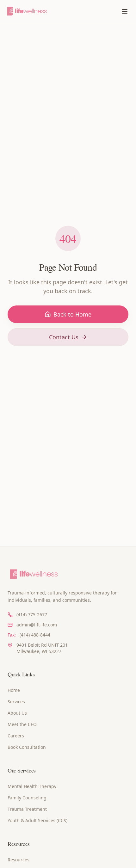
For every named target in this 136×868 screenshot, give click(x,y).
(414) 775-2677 (31, 615)
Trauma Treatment (27, 809)
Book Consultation (27, 747)
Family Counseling (27, 798)
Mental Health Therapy (32, 786)
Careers (16, 736)
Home (14, 690)
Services (16, 702)
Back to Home (72, 314)
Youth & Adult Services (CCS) (37, 820)
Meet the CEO (22, 724)
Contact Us (63, 337)
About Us (17, 713)
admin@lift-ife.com (36, 625)
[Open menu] (124, 11)
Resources (18, 860)
